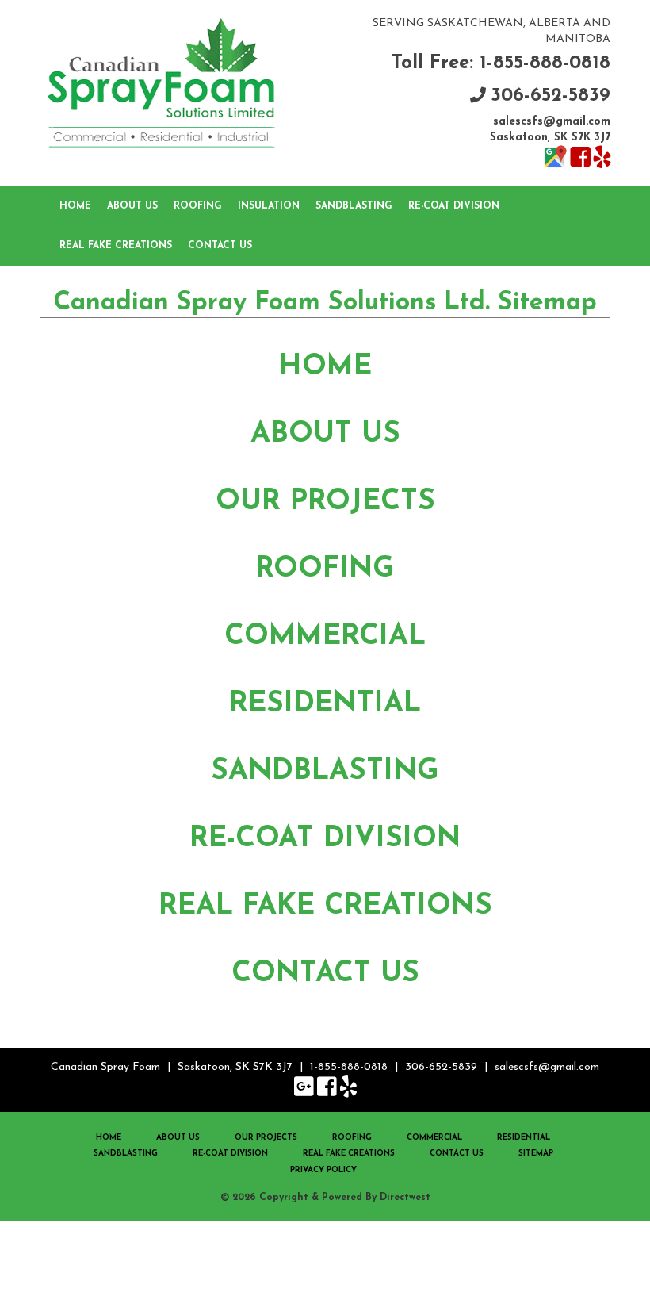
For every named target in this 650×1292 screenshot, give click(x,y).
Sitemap (535, 1153)
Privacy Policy (323, 1170)
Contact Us (220, 246)
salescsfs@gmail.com (551, 122)
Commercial (325, 637)
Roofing (198, 206)
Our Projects (325, 502)
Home (75, 206)
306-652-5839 (550, 95)
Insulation (269, 206)
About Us (132, 206)
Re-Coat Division (453, 206)
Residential (325, 704)
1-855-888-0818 (349, 1067)
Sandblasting (353, 206)
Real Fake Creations (115, 246)
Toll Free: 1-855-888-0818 (501, 63)
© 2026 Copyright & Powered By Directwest (325, 1197)
